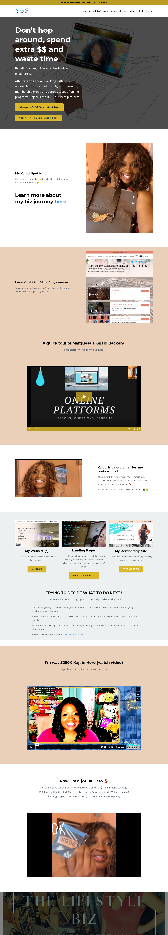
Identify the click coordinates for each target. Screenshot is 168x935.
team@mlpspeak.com (73, 634)
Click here (36, 569)
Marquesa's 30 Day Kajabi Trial (39, 107)
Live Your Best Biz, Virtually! (95, 11)
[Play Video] (29, 429)
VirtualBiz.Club (136, 11)
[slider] (82, 429)
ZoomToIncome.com (84, 575)
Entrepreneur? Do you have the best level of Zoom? (84, 2)
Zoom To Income (119, 11)
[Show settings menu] (133, 429)
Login (149, 11)
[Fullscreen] (138, 429)
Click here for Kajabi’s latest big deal (38, 118)
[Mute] (128, 429)
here (60, 201)
